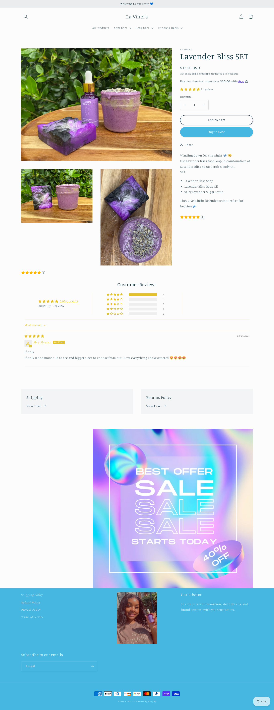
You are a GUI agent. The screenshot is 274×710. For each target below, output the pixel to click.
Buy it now (216, 132)
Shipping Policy (32, 595)
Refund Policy (31, 602)
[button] (25, 16)
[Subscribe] (92, 666)
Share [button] (189, 144)
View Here (33, 406)
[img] (34, 336)
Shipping (203, 73)
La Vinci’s (130, 701)
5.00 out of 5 (69, 301)
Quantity (185, 96)
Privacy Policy (31, 609)
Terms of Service (32, 617)
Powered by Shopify (146, 701)
